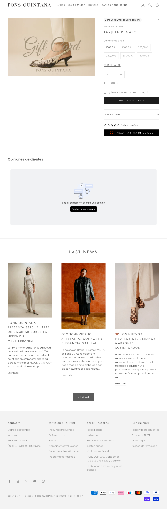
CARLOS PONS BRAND (115, 5)
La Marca (92, 435)
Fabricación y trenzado (100, 440)
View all (83, 396)
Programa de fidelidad (62, 456)
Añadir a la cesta (131, 100)
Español (13, 496)
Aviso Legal (138, 440)
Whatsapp (14, 435)
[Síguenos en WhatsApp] (43, 481)
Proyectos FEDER (141, 435)
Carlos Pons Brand (98, 451)
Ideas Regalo (94, 429)
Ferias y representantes (145, 429)
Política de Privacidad (144, 446)
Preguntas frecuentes (61, 429)
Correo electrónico (19, 429)
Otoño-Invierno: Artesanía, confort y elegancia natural (82, 338)
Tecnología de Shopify (68, 496)
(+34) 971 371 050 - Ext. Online (24, 446)
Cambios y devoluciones (63, 446)
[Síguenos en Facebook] (9, 481)
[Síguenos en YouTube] (35, 481)
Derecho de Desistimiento (64, 451)
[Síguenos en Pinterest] (26, 481)
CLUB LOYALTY (76, 5)
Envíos (52, 440)
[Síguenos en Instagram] (18, 481)
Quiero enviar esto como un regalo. (129, 92)
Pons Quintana (114, 26)
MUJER (61, 5)
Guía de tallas (57, 435)
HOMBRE (93, 5)
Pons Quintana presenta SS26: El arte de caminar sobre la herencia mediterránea (29, 332)
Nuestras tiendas (18, 440)
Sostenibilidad (95, 446)
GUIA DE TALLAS (112, 65)
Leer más (13, 372)
